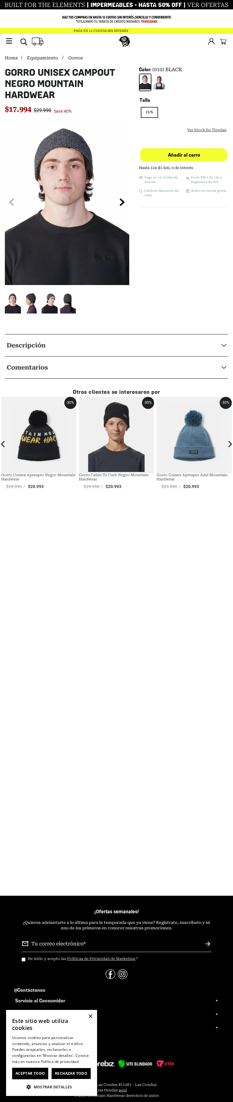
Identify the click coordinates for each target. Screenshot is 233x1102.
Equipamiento (42, 57)
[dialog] (51, 1053)
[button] (13, 303)
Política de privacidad (60, 1061)
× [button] (90, 1016)
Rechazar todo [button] (71, 1073)
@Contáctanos (29, 990)
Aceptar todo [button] (30, 1073)
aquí (123, 1090)
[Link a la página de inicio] (12, 58)
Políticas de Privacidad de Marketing (101, 959)
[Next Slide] (122, 202)
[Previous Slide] (11, 202)
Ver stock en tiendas (206, 130)
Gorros (75, 57)
